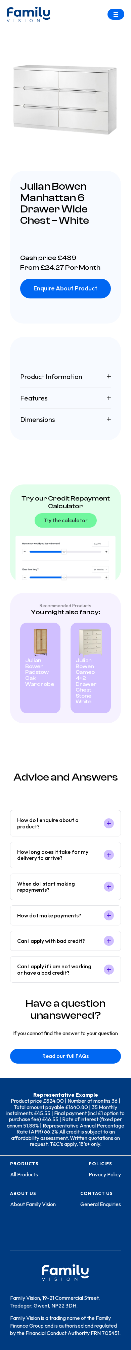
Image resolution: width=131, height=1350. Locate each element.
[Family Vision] (28, 14)
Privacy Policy (105, 1174)
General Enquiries (100, 1204)
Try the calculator (66, 520)
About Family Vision (33, 1204)
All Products (24, 1174)
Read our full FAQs (65, 1056)
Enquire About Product (65, 288)
